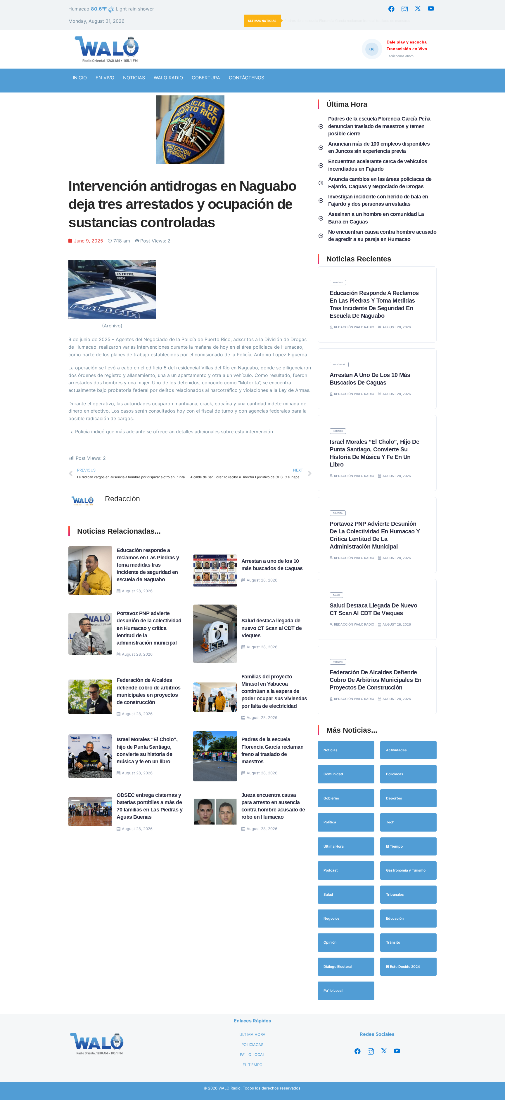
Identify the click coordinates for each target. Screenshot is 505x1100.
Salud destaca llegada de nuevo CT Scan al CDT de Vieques (271, 628)
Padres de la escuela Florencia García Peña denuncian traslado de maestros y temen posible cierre (379, 126)
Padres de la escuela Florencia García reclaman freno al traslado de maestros (347, 20)
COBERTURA (206, 78)
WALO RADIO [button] (168, 78)
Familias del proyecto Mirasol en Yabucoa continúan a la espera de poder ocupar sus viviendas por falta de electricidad (274, 691)
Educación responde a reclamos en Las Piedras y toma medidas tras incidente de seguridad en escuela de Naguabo (148, 565)
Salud (336, 595)
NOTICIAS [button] (134, 78)
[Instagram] (404, 8)
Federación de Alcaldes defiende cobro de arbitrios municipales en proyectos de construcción (375, 680)
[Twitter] (417, 8)
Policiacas (339, 364)
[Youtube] (430, 8)
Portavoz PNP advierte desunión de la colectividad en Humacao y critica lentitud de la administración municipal (149, 628)
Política (338, 513)
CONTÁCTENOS (246, 78)
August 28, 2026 (137, 591)
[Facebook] (391, 8)
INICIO (80, 78)
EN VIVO (105, 78)
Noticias (338, 282)
